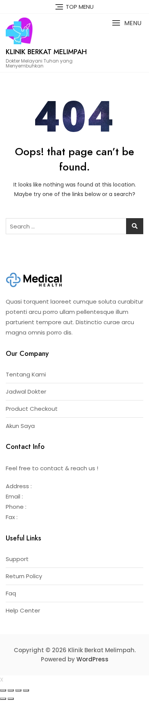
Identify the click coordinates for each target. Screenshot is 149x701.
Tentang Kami (26, 374)
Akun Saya (20, 426)
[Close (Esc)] (3, 690)
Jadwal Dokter (26, 391)
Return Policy (24, 576)
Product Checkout (32, 409)
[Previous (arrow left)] (3, 699)
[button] (126, 23)
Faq (11, 593)
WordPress (92, 659)
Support (17, 559)
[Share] (11, 690)
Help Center (23, 610)
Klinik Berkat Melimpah (46, 52)
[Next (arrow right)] (11, 699)
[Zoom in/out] (26, 690)
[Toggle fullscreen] (18, 690)
